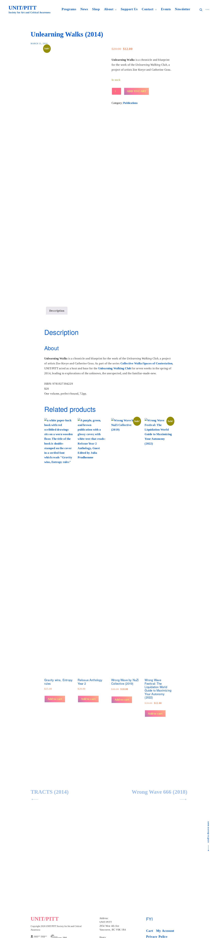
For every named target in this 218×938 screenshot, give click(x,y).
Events (166, 9)
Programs (69, 9)
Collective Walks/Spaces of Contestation (146, 363)
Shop (96, 9)
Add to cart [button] (55, 699)
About (108, 9)
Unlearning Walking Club (114, 368)
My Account (165, 931)
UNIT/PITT (22, 8)
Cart (149, 931)
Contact (147, 9)
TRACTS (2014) (50, 792)
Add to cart (136, 91)
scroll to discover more (208, 832)
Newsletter (182, 9)
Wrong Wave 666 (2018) (159, 792)
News (84, 9)
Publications (130, 102)
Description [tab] (56, 310)
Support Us (129, 9)
